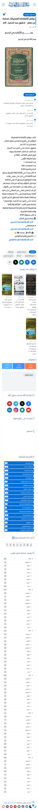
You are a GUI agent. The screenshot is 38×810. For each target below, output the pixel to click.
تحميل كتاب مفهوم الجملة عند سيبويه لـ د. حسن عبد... (19, 124)
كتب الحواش (19, 522)
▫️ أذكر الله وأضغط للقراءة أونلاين (22, 239)
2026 (29, 559)
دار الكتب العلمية (30, 14)
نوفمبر (28, 596)
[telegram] (15, 403)
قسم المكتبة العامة (19, 518)
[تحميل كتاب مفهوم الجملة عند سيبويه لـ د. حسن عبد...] (7, 285)
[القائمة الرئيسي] (34, 4)
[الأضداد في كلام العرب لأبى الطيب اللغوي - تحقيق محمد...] (19, 285)
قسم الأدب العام (19, 489)
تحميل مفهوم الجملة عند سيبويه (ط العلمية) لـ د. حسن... (31, 348)
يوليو (28, 565)
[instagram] (15, 410)
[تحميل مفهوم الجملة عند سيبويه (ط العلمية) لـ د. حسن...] (31, 329)
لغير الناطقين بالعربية (19, 530)
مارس (28, 579)
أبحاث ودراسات (19, 463)
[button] (27, 262)
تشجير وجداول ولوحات (19, 481)
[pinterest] (9, 403)
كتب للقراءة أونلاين (19, 526)
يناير (29, 586)
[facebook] (28, 403)
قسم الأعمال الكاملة (19, 492)
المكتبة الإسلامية (19, 474)
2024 (29, 631)
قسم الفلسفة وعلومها (19, 511)
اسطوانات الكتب (19, 466)
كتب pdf (19, 256)
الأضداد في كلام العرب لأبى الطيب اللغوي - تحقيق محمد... (19, 114)
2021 (29, 757)
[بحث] (3, 4)
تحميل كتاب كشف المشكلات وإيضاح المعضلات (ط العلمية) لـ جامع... (18, 104)
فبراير (28, 583)
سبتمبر (28, 600)
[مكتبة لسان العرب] (19, 4)
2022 (29, 713)
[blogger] (3, 806)
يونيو (28, 569)
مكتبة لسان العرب (9, 802)
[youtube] (28, 410)
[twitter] (22, 403)
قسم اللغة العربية (30, 256)
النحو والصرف (19, 477)
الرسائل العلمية (19, 470)
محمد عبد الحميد (8, 256)
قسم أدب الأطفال (19, 485)
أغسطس (27, 562)
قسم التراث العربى (19, 496)
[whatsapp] (22, 410)
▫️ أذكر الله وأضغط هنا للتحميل (23, 222)
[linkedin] (9, 410)
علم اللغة (10, 252)
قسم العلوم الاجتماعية (19, 504)
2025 (29, 589)
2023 (29, 675)
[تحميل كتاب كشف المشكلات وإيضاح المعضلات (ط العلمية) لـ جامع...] (31, 285)
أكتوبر (28, 641)
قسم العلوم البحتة (19, 507)
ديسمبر (28, 593)
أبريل (28, 576)
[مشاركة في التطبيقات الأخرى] (9, 262)
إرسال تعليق (29, 374)
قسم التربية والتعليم (19, 500)
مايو (28, 572)
